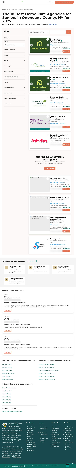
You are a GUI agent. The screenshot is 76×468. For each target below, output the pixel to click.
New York (20, 9)
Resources (30, 434)
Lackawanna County (8, 373)
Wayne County (6, 376)
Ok (67, 466)
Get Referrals (44, 438)
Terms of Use (6, 457)
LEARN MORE (66, 48)
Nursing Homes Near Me (68, 447)
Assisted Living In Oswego (46, 367)
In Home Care (13, 9)
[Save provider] (47, 39)
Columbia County (7, 379)
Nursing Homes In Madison (46, 376)
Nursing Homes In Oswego (46, 364)
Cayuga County (7, 364)
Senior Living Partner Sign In (43, 428)
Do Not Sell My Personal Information (31, 448)
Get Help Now (49, 168)
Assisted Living (6, 394)
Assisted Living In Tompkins (47, 379)
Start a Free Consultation (64, 2)
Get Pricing (66, 51)
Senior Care (5, 9)
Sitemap (29, 440)
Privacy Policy (17, 457)
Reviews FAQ (56, 442)
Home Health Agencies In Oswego (49, 370)
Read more (7, 310)
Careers (54, 444)
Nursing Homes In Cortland (47, 373)
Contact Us (55, 446)
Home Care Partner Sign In (43, 434)
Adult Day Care (6, 391)
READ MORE (53, 24)
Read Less (31, 261)
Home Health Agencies (9, 388)
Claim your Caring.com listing (12, 411)
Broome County (7, 367)
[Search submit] (68, 32)
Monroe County (7, 370)
